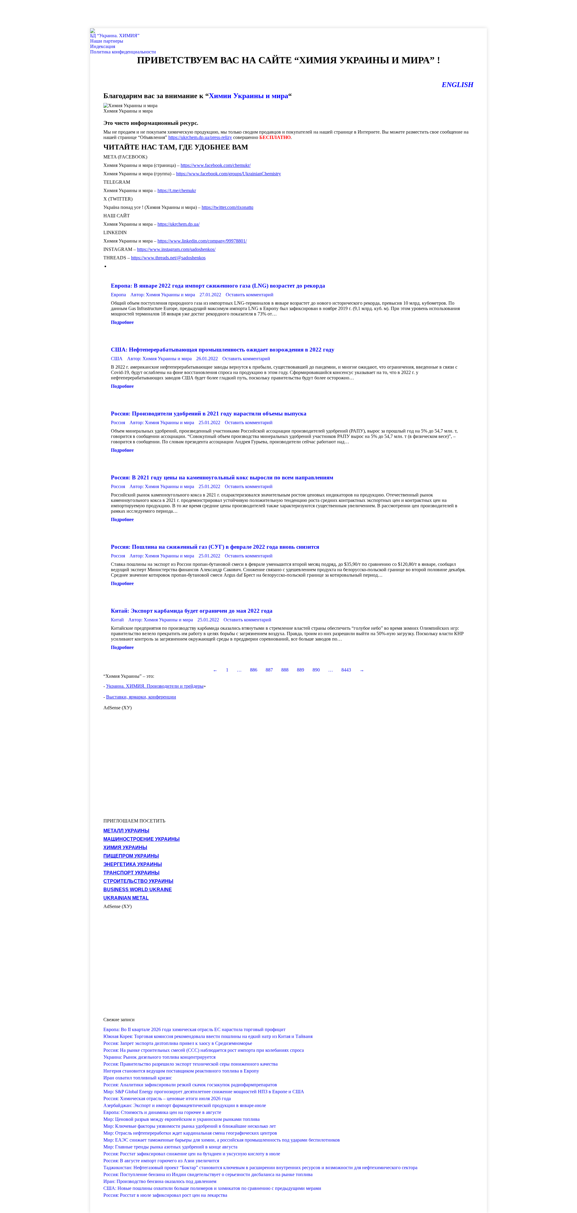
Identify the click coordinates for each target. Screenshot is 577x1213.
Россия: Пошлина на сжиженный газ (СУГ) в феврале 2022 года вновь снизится (215, 547)
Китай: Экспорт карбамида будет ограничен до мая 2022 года (192, 611)
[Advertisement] (109, 13)
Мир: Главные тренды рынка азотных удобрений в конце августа (170, 1146)
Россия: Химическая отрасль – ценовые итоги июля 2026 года (167, 1098)
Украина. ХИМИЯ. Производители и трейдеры (154, 686)
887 (269, 669)
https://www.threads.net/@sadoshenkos (168, 257)
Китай (117, 619)
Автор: (162, 294)
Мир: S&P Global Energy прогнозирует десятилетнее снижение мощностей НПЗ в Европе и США (203, 1091)
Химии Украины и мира (248, 96)
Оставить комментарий (249, 294)
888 (284, 669)
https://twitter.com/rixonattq (227, 207)
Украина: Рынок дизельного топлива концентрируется (159, 1057)
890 (316, 669)
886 (253, 669)
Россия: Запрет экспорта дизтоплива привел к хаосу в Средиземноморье (177, 1043)
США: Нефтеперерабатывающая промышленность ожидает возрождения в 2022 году (222, 349)
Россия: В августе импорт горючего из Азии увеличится (161, 1160)
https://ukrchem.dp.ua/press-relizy (200, 137)
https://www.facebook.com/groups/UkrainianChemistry (228, 173)
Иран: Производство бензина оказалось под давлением (159, 1181)
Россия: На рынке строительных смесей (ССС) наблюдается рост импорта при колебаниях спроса (203, 1050)
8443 (346, 669)
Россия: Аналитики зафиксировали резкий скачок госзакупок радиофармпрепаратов (190, 1084)
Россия (118, 422)
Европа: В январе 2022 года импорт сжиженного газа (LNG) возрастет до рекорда (218, 285)
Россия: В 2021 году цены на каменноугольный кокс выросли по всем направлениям (222, 477)
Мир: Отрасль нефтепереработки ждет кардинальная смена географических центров (190, 1133)
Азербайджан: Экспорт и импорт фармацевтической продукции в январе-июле (184, 1105)
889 (300, 669)
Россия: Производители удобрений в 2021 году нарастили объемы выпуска (209, 413)
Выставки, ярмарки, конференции (141, 696)
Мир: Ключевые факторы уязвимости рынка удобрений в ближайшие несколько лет (189, 1126)
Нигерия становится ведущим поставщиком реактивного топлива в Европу (181, 1070)
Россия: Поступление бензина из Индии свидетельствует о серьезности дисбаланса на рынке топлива (208, 1174)
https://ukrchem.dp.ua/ (178, 224)
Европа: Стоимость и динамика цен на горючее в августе (162, 1112)
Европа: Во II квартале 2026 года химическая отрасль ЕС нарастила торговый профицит (194, 1029)
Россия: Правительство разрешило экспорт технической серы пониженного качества (190, 1064)
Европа (118, 294)
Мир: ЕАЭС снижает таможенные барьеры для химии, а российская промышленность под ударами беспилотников (221, 1139)
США (117, 358)
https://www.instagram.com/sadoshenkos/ (176, 249)
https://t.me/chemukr (176, 190)
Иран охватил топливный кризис (137, 1077)
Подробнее (122, 322)
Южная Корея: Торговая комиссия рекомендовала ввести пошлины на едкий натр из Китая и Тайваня (208, 1036)
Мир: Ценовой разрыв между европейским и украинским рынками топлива (181, 1119)
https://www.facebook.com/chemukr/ (216, 165)
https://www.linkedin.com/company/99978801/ (202, 240)
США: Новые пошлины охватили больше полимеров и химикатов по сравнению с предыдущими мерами (212, 1188)
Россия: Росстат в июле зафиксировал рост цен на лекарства (165, 1195)
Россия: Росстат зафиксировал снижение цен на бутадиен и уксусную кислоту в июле (191, 1153)
